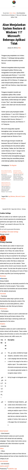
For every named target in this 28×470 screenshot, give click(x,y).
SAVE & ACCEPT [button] (4, 466)
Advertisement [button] (4, 431)
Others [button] (2, 448)
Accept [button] (2, 232)
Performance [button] (3, 309)
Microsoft (18, 196)
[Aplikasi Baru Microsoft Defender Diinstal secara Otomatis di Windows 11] (7, 187)
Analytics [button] (2, 324)
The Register (13, 165)
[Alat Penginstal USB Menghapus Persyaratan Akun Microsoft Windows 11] (19, 175)
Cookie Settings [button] (14, 232)
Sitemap (24, 209)
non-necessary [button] (4, 461)
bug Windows (11, 196)
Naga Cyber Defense (14, 2)
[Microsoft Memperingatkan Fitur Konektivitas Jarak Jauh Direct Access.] (7, 175)
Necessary (4, 278)
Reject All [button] (6, 232)
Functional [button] (3, 293)
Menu (14, 6)
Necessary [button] (3, 276)
